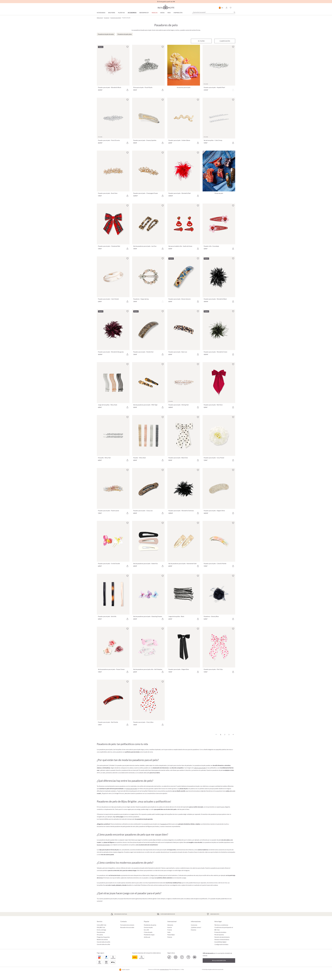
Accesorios (132, 12)
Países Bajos (171, 934)
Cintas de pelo (148, 932)
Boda (162, 12)
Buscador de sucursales (127, 927)
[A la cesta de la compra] (127, 90)
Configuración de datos (221, 944)
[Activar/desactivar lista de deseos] (127, 47)
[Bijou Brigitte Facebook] (182, 957)
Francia (169, 930)
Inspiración (178, 12)
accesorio (164, 824)
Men (169, 12)
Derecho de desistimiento (222, 937)
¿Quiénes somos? (196, 927)
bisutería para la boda (103, 845)
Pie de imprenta (219, 934)
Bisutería (111, 12)
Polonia (169, 937)
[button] (226, 8)
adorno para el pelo (200, 768)
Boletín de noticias (102, 939)
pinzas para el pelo (131, 788)
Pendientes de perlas (150, 925)
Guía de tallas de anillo (103, 942)
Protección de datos (220, 932)
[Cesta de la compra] (235, 8)
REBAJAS (154, 12)
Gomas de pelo (148, 927)
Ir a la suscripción (219, 960)
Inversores (194, 925)
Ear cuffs (146, 930)
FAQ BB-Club (101, 927)
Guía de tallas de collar (103, 944)
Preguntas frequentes (103, 937)
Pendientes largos (149, 934)
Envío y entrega (101, 930)
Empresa (193, 930)
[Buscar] (234, 12)
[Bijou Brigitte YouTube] (195, 957)
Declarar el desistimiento (221, 939)
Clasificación (225, 41)
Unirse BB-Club (101, 925)
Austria (169, 927)
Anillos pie (147, 937)
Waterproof (144, 12)
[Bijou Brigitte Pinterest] (188, 957)
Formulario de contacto (127, 925)
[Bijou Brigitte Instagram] (176, 957)
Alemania (170, 925)
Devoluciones (101, 932)
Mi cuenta (100, 934)
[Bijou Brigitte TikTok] (169, 957)
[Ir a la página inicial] (166, 6)
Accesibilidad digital (220, 942)
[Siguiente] (233, 734)
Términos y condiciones (221, 925)
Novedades (101, 12)
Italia (168, 932)
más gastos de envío (164, 969)
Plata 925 (121, 12)
